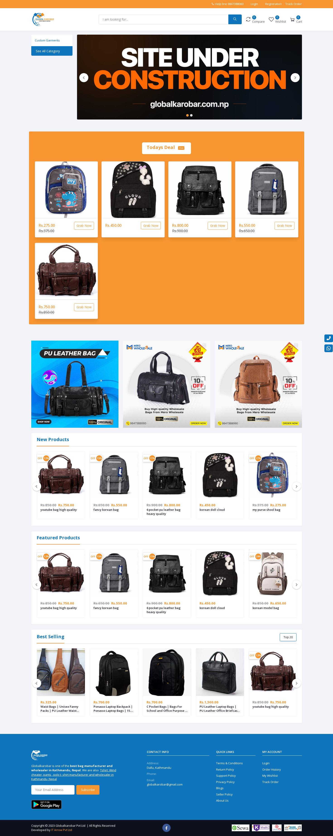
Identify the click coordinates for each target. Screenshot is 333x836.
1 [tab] (187, 115)
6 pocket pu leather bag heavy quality (164, 512)
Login (254, 4)
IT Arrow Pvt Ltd (61, 830)
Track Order (293, 4)
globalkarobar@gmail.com (165, 784)
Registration (273, 4)
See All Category (48, 51)
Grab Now (84, 225)
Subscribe (88, 790)
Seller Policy (224, 794)
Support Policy (226, 776)
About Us (222, 800)
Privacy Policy (225, 782)
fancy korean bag (106, 510)
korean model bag (266, 608)
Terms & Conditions (229, 763)
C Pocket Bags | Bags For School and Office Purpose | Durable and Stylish (167, 709)
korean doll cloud (212, 510)
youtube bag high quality (59, 510)
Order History (271, 769)
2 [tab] (191, 115)
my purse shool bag (266, 510)
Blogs (220, 788)
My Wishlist (270, 776)
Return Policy (225, 769)
